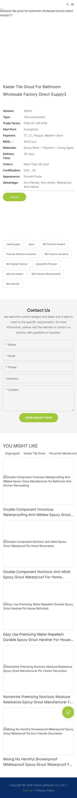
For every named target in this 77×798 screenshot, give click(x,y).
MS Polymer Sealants (56, 254)
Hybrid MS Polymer (46, 263)
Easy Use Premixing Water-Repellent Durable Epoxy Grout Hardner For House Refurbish (36, 637)
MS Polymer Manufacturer (46, 273)
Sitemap (28, 790)
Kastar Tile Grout (34, 453)
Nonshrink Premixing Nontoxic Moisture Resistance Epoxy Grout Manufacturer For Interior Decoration (38, 700)
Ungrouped (12, 453)
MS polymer (12, 283)
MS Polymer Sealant (54, 244)
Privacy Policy (46, 790)
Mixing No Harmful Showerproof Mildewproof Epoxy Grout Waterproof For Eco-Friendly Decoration (38, 762)
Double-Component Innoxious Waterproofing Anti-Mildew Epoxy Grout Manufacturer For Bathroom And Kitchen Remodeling (37, 512)
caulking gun (13, 244)
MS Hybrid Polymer (16, 263)
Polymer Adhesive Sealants (21, 254)
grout (31, 244)
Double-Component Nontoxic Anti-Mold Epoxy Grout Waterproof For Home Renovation (36, 575)
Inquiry (14, 197)
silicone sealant (14, 273)
